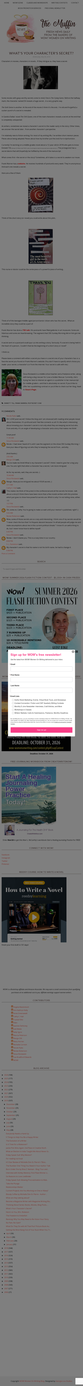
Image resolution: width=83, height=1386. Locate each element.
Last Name (15, 685)
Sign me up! (41, 730)
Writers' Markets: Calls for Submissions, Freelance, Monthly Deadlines (41, 713)
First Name (15, 675)
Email (13, 664)
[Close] (73, 651)
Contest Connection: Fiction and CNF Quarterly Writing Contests (39, 703)
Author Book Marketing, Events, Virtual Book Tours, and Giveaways (40, 700)
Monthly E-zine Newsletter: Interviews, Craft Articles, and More (38, 706)
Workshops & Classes (22, 709)
